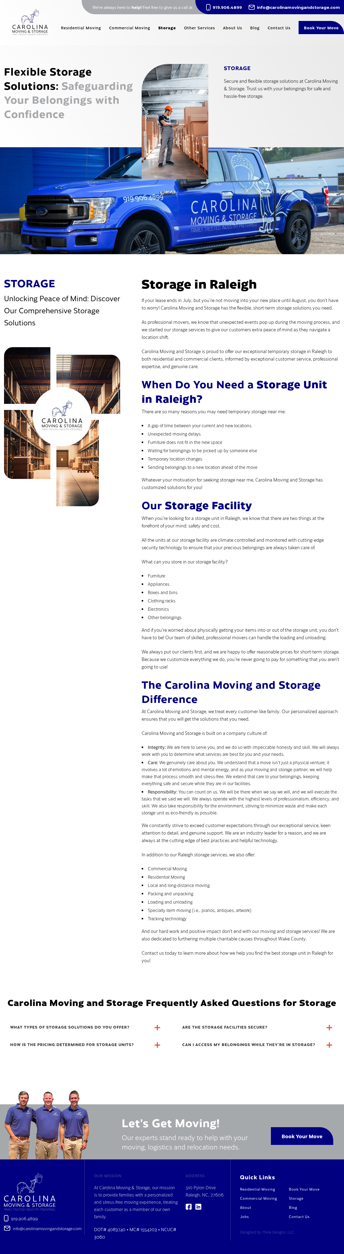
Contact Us (299, 1216)
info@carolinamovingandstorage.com (298, 7)
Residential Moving (257, 1189)
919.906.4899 (227, 7)
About (245, 1207)
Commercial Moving (258, 1198)
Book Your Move (302, 1136)
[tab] (86, 1027)
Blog (293, 1207)
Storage (296, 1198)
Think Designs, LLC (278, 1232)
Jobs (244, 1216)
